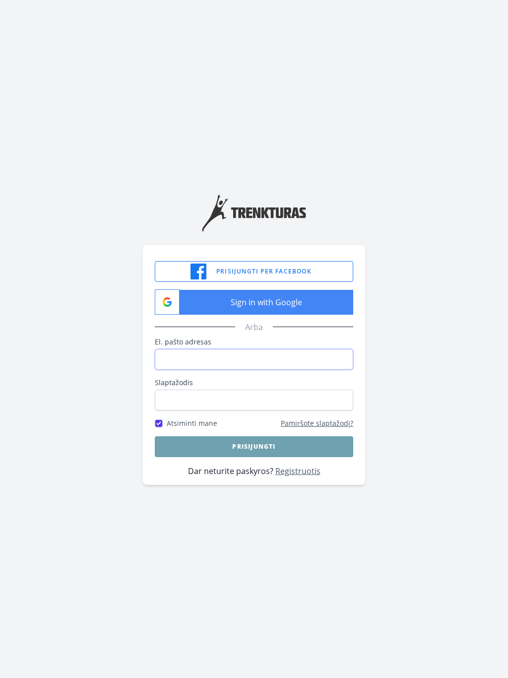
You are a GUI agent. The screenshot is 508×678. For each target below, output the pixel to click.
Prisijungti (253, 446)
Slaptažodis (174, 382)
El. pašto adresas (183, 341)
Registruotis (297, 471)
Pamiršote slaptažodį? (317, 423)
